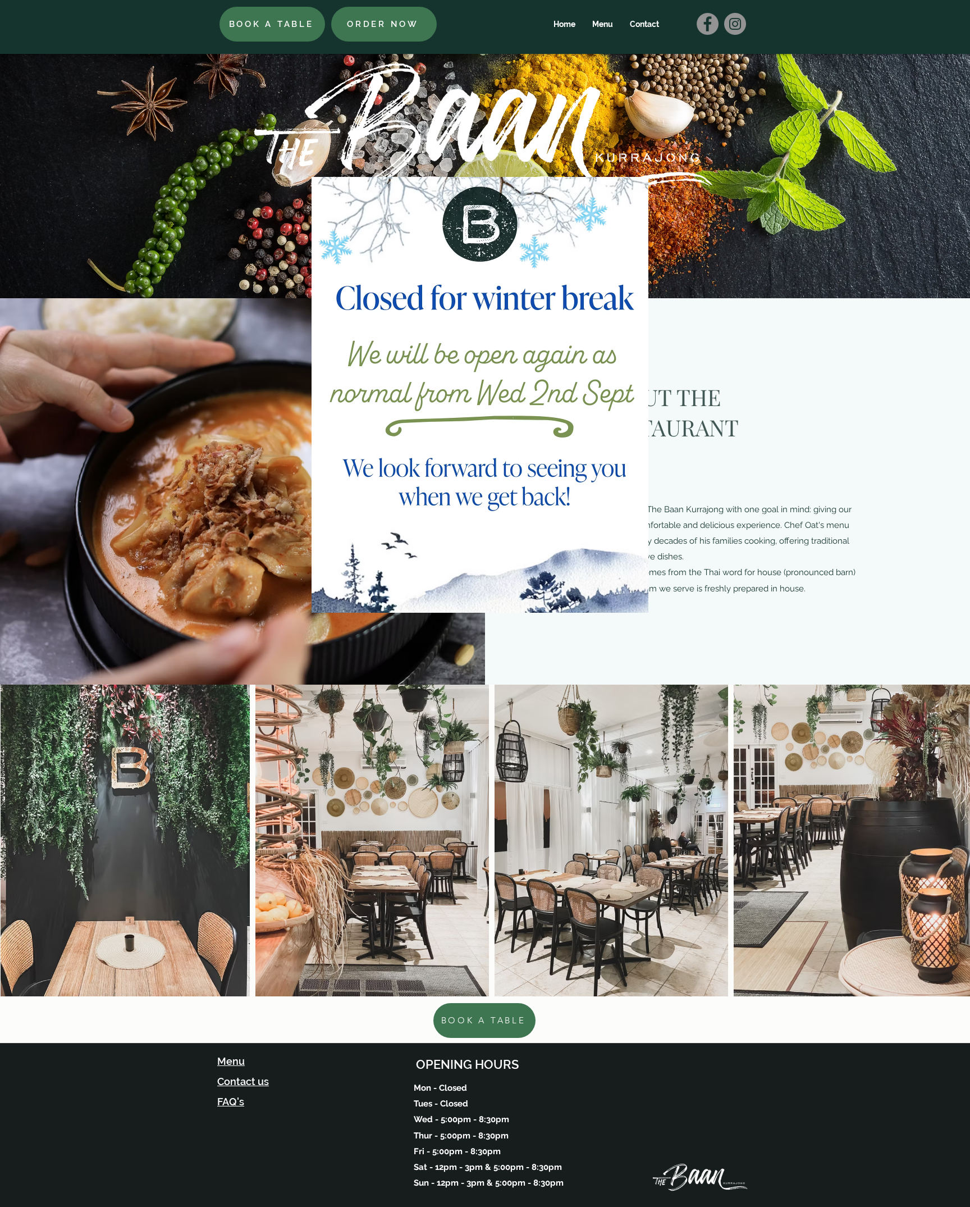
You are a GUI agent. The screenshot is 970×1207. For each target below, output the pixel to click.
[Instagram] (735, 24)
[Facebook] (708, 24)
